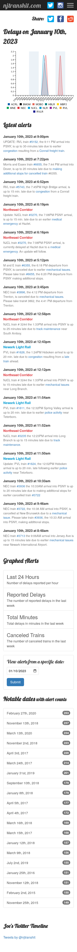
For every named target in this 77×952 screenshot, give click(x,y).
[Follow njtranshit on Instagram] (60, 5)
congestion (10, 150)
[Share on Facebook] (60, 19)
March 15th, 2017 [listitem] (38, 832)
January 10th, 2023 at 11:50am (26, 453)
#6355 (26, 265)
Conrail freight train (51, 150)
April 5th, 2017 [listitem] (38, 803)
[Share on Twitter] (50, 19)
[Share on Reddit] (70, 19)
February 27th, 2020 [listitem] (38, 713)
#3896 (21, 292)
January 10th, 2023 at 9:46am (25, 503)
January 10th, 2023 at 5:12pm (26, 260)
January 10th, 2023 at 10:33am (26, 481)
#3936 (21, 486)
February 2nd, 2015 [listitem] (38, 892)
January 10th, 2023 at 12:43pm (27, 341)
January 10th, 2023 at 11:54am (26, 397)
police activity (53, 412)
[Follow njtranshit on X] (50, 5)
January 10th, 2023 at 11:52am (26, 425)
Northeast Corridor (18, 209)
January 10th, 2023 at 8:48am (25, 530)
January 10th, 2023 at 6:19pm (26, 204)
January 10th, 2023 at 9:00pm (26, 136)
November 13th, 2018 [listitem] (38, 723)
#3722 (36, 495)
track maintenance (48, 328)
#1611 (20, 408)
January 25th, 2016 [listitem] (38, 872)
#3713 (21, 536)
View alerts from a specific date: (35, 662)
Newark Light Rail (17, 347)
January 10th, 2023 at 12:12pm (27, 369)
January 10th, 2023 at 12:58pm (27, 313)
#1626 (20, 352)
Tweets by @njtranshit (19, 937)
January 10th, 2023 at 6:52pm (26, 181)
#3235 (22, 436)
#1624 (32, 463)
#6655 (37, 164)
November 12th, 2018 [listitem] (38, 882)
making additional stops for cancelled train (32, 171)
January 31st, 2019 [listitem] (38, 773)
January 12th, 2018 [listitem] (38, 842)
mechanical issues (58, 269)
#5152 (34, 141)
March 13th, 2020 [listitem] (38, 733)
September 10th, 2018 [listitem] (38, 783)
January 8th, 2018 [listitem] (38, 793)
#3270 (33, 215)
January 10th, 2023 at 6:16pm (26, 232)
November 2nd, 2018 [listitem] (38, 743)
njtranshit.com (22, 5)
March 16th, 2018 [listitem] (38, 823)
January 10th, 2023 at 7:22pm (26, 159)
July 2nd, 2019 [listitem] (38, 862)
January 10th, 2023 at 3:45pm (26, 287)
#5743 (20, 187)
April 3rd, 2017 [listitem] (38, 753)
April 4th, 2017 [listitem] (38, 813)
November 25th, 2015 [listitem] (38, 902)
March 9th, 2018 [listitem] (38, 852)
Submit (15, 682)
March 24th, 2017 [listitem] (38, 763)
